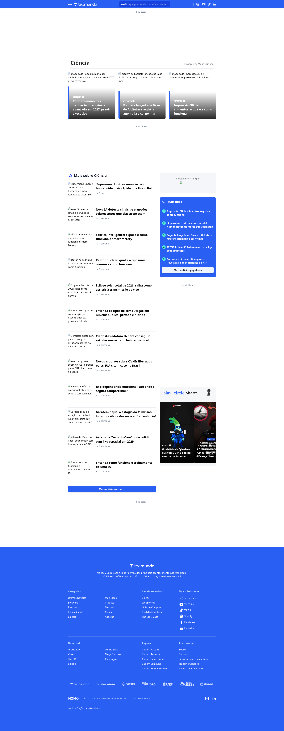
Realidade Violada (152, 612)
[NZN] (73, 698)
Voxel (71, 654)
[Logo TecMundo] (85, 4)
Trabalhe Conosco (189, 663)
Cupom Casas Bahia (153, 659)
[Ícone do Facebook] (193, 4)
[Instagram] (207, 698)
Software (73, 602)
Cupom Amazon (151, 654)
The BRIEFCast (150, 616)
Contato (183, 654)
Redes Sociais (75, 612)
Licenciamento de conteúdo (194, 659)
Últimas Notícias (77, 598)
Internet (72, 607)
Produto (109, 602)
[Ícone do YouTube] (203, 4)
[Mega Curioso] (148, 684)
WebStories (148, 602)
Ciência (72, 616)
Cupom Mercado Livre (154, 668)
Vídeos (146, 598)
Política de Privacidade (191, 668)
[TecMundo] (79, 684)
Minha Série (111, 649)
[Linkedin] (214, 698)
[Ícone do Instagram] (198, 4)
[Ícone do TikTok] (209, 4)
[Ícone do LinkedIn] (214, 4)
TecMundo (74, 649)
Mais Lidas (111, 598)
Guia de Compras (151, 607)
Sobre (182, 649)
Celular (109, 612)
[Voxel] (128, 684)
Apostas (109, 616)
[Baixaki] (207, 684)
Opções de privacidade (84, 708)
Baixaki (72, 663)
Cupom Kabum (150, 649)
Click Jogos (111, 659)
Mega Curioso (113, 654)
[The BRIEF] (168, 684)
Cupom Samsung (151, 663)
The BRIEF (73, 659)
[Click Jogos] (187, 684)
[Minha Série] (105, 684)
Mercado (110, 607)
